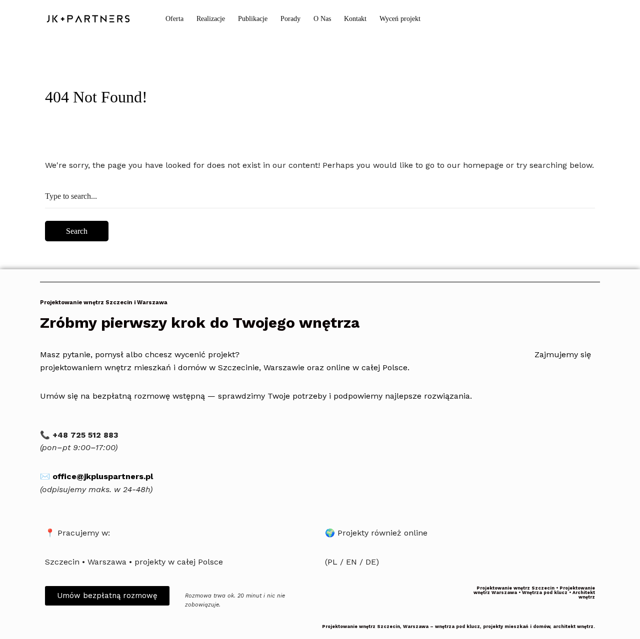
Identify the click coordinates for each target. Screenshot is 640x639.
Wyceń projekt (400, 18)
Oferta (175, 18)
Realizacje (210, 18)
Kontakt (355, 18)
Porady (290, 18)
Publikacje (253, 18)
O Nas (322, 18)
